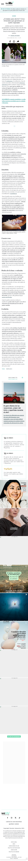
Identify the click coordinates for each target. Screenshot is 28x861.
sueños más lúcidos (7, 297)
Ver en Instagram (15, 736)
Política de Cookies (14, 851)
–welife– (19, 817)
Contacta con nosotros (14, 821)
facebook (10, 41)
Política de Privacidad (14, 847)
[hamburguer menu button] (2, 4)
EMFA (14, 843)
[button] (14, 494)
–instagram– (11, 817)
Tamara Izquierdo (15, 35)
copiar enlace (18, 41)
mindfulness (13, 193)
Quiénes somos (14, 824)
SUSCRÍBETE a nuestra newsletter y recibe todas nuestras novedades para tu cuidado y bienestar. (14, 101)
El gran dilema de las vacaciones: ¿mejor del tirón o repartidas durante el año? (13, 409)
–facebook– (7, 817)
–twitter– (15, 817)
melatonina (9, 81)
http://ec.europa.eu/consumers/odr (15, 837)
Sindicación (14, 849)
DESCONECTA (12, 377)
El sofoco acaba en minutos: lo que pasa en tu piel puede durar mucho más (14, 9)
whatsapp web (14, 41)
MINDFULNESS (9, 369)
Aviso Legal (14, 841)
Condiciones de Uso (14, 845)
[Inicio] (9, 5)
